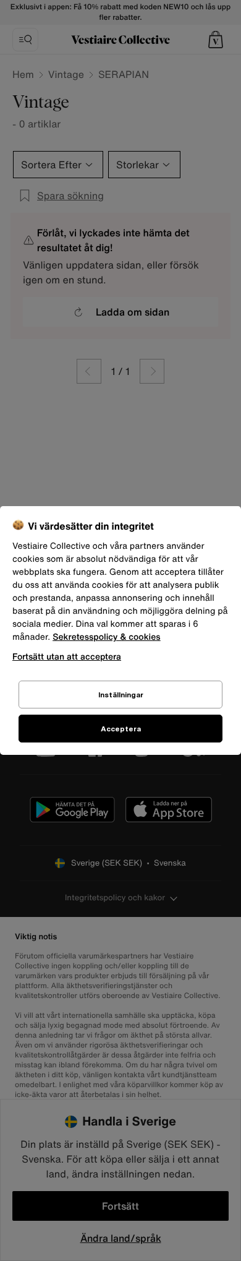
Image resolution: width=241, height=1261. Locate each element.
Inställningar (120, 694)
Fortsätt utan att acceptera (66, 656)
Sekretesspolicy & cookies (107, 636)
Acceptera (121, 728)
